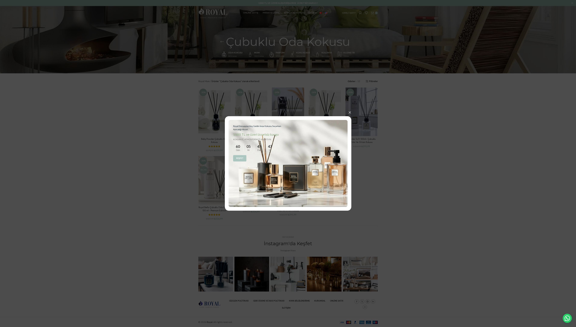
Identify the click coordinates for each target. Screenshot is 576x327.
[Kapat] (350, 112)
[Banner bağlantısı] (288, 163)
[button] (567, 318)
